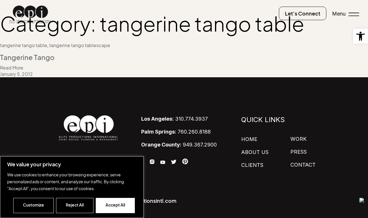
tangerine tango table (23, 45)
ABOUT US (255, 152)
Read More (11, 68)
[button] (360, 36)
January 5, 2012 (16, 74)
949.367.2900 (179, 145)
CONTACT (303, 165)
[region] (72, 187)
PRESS (298, 152)
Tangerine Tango (27, 57)
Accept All (115, 204)
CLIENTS (252, 165)
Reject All (75, 204)
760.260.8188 (176, 132)
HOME (249, 139)
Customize (33, 204)
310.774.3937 (174, 119)
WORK (298, 139)
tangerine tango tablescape (79, 45)
